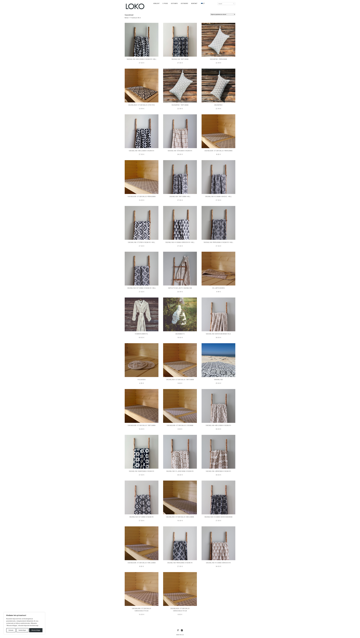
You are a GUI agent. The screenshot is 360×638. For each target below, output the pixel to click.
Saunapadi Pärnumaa (218, 59)
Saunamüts (180, 334)
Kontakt (194, 3)
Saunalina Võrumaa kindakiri (180, 151)
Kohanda (11, 630)
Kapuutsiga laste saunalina (180, 288)
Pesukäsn (142, 379)
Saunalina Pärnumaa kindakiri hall (218, 242)
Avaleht (156, 3)
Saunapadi (218, 105)
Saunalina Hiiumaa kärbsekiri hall (180, 242)
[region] (24, 623)
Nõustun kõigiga (36, 630)
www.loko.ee (180, 634)
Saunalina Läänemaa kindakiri (218, 471)
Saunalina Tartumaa (180, 59)
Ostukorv (184, 3)
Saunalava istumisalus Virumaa (180, 425)
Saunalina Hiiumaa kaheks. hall (218, 196)
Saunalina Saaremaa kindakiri (141, 471)
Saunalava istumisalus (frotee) (141, 105)
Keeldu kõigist (22, 630)
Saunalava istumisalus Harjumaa (180, 517)
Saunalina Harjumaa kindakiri (141, 151)
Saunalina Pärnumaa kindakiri (180, 563)
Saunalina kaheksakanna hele (218, 334)
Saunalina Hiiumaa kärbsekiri (218, 563)
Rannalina (218, 379)
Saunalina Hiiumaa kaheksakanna (218, 517)
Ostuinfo (174, 3)
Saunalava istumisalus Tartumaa (180, 379)
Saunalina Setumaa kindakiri (141, 517)
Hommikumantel (141, 334)
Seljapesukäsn (218, 288)
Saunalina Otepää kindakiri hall (141, 242)
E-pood (165, 3)
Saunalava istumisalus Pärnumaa (218, 151)
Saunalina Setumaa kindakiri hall (141, 288)
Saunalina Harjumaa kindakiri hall (141, 59)
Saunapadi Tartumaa (180, 105)
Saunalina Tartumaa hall (180, 196)
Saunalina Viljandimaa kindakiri (180, 471)
